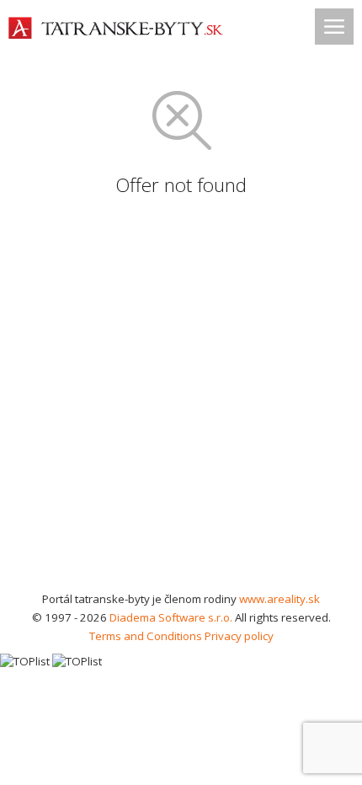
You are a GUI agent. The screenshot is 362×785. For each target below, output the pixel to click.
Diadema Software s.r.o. (170, 617)
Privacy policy (239, 635)
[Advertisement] (181, 400)
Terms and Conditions (145, 635)
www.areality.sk (279, 598)
